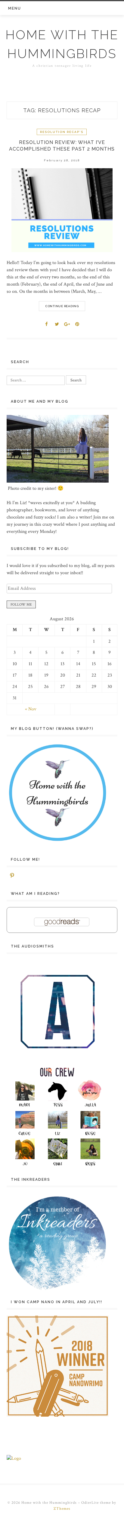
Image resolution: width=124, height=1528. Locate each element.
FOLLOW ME (21, 604)
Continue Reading (62, 306)
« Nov (30, 709)
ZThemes (62, 1508)
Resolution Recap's (61, 132)
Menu (14, 8)
